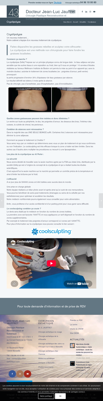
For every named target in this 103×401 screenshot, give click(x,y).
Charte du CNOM (76, 328)
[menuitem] (71, 11)
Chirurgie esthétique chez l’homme (48, 352)
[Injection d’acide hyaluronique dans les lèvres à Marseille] (101, 200)
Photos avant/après (46, 367)
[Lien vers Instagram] (90, 12)
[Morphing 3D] (2, 200)
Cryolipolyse (13, 21)
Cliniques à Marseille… (47, 362)
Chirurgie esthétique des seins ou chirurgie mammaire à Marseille (51, 345)
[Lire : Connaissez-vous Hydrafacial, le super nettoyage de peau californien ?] (72, 363)
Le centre (73, 324)
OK (60, 396)
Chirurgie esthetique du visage (50, 332)
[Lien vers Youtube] (94, 12)
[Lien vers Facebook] (82, 12)
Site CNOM (74, 333)
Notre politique (46, 396)
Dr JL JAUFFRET (45, 327)
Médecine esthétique (46, 358)
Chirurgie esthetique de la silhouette (48, 337)
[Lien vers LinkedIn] (86, 12)
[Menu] (71, 11)
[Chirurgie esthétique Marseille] (15, 11)
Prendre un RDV (76, 320)
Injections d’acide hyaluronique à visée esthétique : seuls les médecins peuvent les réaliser (84, 349)
